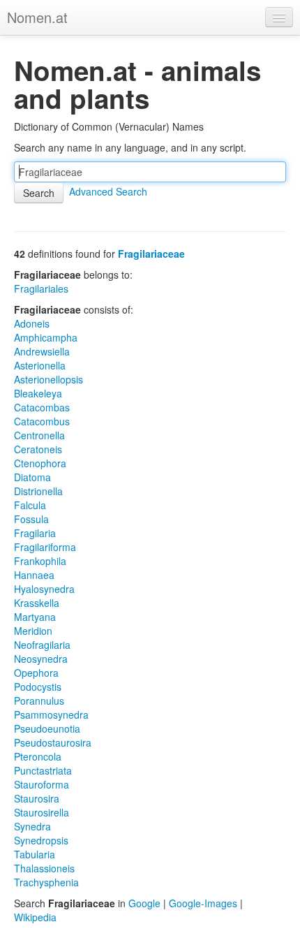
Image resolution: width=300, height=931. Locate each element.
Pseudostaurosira (52, 742)
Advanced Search (108, 191)
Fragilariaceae (151, 254)
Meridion (33, 631)
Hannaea (34, 575)
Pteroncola (37, 756)
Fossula (31, 519)
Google (144, 903)
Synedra (32, 826)
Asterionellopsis (48, 379)
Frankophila (40, 561)
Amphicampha (45, 337)
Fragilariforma (45, 547)
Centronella (39, 435)
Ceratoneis (38, 449)
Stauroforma (41, 784)
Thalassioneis (44, 868)
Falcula (30, 505)
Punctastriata (43, 770)
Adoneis (32, 323)
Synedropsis (41, 840)
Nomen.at (37, 17)
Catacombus (42, 421)
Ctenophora (40, 463)
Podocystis (37, 687)
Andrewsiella (42, 351)
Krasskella (36, 603)
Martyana (35, 617)
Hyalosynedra (44, 589)
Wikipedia (35, 917)
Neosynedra (41, 659)
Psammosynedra (51, 714)
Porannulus (39, 701)
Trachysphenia (46, 882)
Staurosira (36, 798)
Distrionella (38, 491)
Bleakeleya (38, 393)
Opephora (36, 673)
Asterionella (40, 365)
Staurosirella (41, 812)
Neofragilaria (42, 645)
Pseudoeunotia (47, 728)
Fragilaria (35, 533)
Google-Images (203, 903)
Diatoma (32, 477)
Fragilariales (41, 288)
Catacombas (42, 407)
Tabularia (34, 854)
